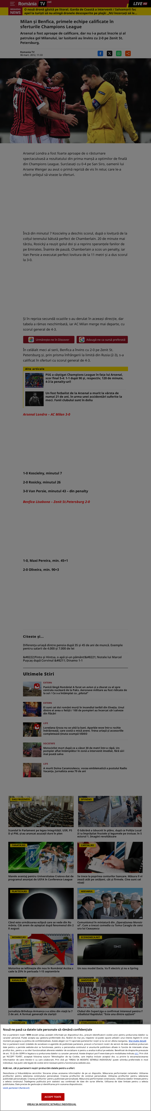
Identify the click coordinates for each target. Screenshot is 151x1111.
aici (136, 1053)
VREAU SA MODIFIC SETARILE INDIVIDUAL (51, 1104)
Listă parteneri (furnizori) (16, 1087)
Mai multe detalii (137, 1040)
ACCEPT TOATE (53, 1096)
